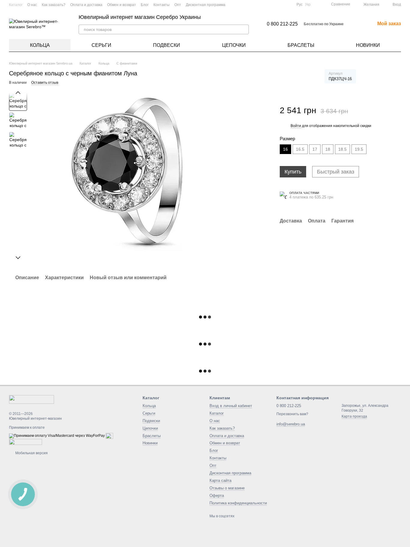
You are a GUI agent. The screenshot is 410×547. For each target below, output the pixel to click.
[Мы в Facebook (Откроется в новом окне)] (266, 4)
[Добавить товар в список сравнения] (380, 107)
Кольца (40, 45)
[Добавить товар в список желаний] (392, 107)
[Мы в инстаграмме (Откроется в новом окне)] (281, 4)
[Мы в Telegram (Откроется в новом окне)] (288, 4)
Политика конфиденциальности (238, 503)
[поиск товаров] (244, 29)
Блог (145, 5)
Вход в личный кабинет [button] (231, 405)
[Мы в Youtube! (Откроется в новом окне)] (273, 4)
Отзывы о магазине (227, 488)
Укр (308, 4)
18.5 (342, 149)
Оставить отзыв (44, 82)
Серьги (101, 45)
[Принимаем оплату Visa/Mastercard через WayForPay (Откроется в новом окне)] (57, 436)
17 (314, 149)
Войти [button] (296, 126)
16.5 (300, 149)
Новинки (368, 45)
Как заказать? (53, 5)
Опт (177, 5)
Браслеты (301, 45)
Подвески (166, 45)
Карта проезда (354, 416)
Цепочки (234, 45)
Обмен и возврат (121, 5)
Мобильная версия (31, 453)
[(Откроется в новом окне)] (109, 436)
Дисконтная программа (205, 5)
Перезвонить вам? (292, 414)
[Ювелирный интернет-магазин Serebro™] (31, 399)
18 (327, 149)
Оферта (217, 495)
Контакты (161, 5)
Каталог (16, 5)
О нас (32, 5)
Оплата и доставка (86, 5)
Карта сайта (220, 480)
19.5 (359, 149)
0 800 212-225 (282, 24)
